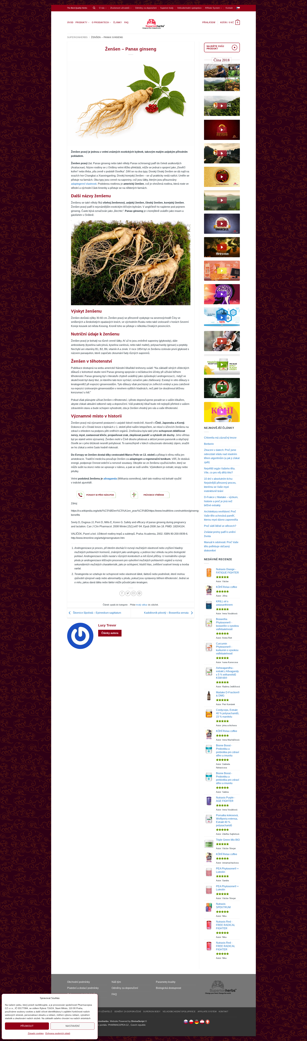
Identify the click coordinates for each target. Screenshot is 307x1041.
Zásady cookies (36, 1033)
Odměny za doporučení (146, 8)
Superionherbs (77, 37)
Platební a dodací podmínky (83, 988)
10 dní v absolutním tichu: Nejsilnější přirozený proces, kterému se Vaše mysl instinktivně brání (220, 484)
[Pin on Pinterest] (139, 593)
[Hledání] (94, 8)
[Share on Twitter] (127, 593)
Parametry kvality (165, 982)
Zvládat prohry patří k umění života (220, 534)
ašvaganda (110, 478)
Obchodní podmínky (78, 982)
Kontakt (229, 8)
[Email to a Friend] (133, 593)
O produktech (100, 22)
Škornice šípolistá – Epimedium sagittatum (96, 612)
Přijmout (27, 1026)
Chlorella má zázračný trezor (220, 437)
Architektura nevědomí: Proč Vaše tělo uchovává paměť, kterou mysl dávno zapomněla (221, 515)
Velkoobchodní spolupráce (189, 8)
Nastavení (72, 1026)
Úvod (70, 22)
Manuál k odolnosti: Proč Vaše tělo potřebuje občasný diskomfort (221, 546)
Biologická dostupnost (168, 988)
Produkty (81, 22)
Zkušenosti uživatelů (119, 8)
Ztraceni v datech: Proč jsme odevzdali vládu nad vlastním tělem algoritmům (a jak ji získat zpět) (222, 456)
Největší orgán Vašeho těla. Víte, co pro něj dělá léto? (219, 470)
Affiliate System (212, 8)
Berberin (209, 444)
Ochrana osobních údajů (57, 1033)
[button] (230, 22)
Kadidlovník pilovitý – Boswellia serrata (166, 612)
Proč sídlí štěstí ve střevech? (220, 526)
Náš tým (116, 982)
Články (117, 22)
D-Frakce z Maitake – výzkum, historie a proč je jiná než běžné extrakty (221, 501)
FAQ (126, 22)
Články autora (109, 633)
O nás (102, 8)
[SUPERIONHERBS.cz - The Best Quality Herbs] (153, 22)
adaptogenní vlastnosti (84, 183)
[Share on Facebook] (122, 593)
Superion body (166, 8)
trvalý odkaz (141, 605)
